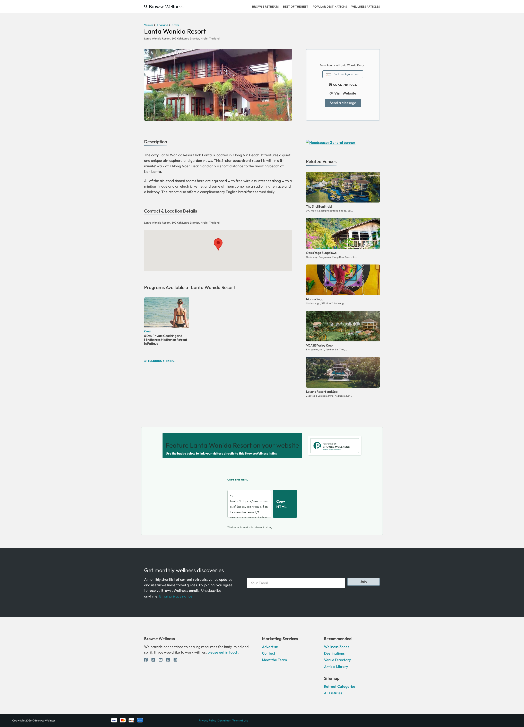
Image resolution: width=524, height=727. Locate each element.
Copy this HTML (237, 479)
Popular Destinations (330, 6)
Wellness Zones (336, 646)
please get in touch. (223, 652)
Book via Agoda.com (346, 74)
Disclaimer (224, 720)
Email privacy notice (175, 596)
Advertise (270, 646)
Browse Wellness (166, 6)
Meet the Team (274, 659)
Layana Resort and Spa (322, 391)
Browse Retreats (265, 6)
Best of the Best (295, 6)
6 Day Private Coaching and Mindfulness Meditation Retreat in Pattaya (165, 339)
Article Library (336, 666)
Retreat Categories (340, 686)
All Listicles (333, 693)
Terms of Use (240, 720)
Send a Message (343, 102)
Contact (268, 653)
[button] (218, 245)
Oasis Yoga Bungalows (321, 253)
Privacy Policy (207, 720)
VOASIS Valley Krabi (319, 345)
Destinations (334, 653)
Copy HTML (281, 504)
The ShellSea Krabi (319, 206)
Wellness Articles (365, 6)
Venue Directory (337, 659)
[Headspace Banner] (331, 142)
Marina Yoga (314, 299)
